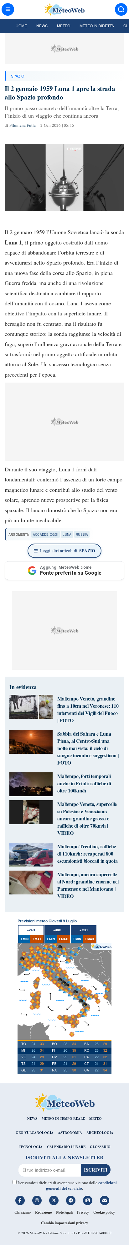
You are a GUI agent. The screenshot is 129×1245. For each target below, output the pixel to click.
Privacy (83, 1212)
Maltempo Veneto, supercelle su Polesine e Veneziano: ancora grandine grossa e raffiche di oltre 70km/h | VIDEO (87, 818)
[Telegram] (70, 1200)
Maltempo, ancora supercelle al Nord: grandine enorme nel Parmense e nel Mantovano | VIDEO (88, 885)
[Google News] (87, 1200)
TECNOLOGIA (31, 1146)
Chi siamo (22, 1212)
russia (82, 534)
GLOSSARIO (100, 1146)
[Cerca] (121, 9)
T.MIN (24, 939)
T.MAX (37, 939)
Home (21, 25)
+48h (57, 929)
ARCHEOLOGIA (99, 1132)
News (42, 25)
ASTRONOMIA (70, 1132)
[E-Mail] (104, 1200)
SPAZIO (17, 75)
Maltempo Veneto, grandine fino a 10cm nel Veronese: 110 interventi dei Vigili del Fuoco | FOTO (88, 709)
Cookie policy (104, 1212)
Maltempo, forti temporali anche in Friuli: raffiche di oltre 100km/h (84, 783)
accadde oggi (45, 534)
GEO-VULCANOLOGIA (35, 1132)
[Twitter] (54, 1200)
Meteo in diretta (97, 25)
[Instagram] (37, 1200)
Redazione (43, 1212)
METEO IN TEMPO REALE (63, 1118)
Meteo (63, 25)
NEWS (32, 1118)
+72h (84, 929)
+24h (31, 929)
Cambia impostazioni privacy (64, 1223)
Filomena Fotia (22, 125)
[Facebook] (20, 1200)
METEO (95, 1118)
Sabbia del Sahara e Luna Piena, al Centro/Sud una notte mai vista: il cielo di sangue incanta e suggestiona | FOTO (88, 748)
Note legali (64, 1212)
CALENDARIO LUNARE (66, 1146)
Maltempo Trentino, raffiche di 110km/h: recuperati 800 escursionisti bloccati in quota (87, 853)
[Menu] (8, 9)
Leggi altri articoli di (67, 550)
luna (67, 534)
